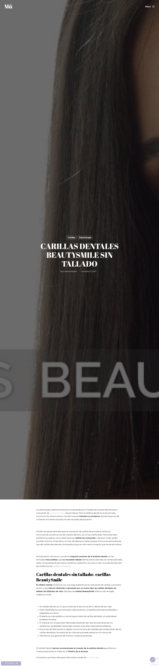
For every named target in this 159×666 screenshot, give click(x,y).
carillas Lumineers (61, 566)
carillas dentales (57, 513)
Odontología (85, 237)
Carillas (71, 237)
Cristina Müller (70, 271)
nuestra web (93, 657)
